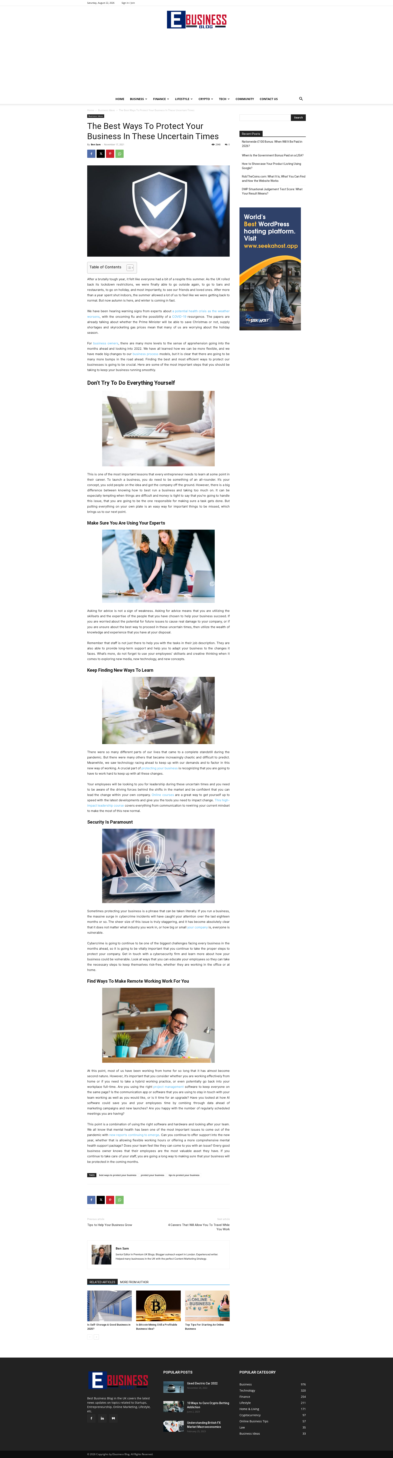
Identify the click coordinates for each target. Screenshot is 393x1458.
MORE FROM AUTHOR (134, 1282)
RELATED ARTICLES (102, 1282)
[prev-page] (89, 1337)
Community (245, 99)
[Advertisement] (196, 63)
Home (119, 99)
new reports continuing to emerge (134, 1135)
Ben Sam (96, 144)
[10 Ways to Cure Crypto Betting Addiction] (173, 1406)
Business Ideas (106, 110)
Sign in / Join (128, 2)
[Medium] (113, 1418)
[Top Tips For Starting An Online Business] (207, 1306)
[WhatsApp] (119, 154)
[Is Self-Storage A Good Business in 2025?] (109, 1306)
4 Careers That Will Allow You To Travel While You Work (199, 1227)
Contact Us (269, 99)
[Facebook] (91, 154)
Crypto (204, 99)
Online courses (163, 795)
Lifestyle (182, 99)
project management (168, 1087)
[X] (101, 154)
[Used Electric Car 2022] (173, 1387)
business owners (105, 343)
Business (137, 99)
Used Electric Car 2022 (202, 1383)
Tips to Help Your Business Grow (109, 1225)
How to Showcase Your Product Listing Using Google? (271, 166)
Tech (222, 99)
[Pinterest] (110, 154)
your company (197, 927)
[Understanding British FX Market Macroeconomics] (173, 1426)
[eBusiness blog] (196, 19)
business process (145, 354)
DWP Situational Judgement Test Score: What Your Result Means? (272, 191)
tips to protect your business (184, 1175)
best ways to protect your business (117, 1175)
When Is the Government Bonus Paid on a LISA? (273, 155)
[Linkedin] (102, 1418)
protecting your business (159, 768)
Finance (159, 99)
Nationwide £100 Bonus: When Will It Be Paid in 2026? (272, 144)
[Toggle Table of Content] (128, 267)
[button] (301, 99)
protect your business (152, 1175)
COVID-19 (179, 317)
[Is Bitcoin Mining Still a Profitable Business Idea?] (158, 1306)
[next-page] (96, 1337)
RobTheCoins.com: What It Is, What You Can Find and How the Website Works (273, 178)
